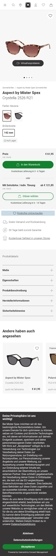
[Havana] (6, 116)
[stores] (20, 5)
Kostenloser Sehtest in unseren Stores (29, 238)
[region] (28, 368)
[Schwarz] (18, 116)
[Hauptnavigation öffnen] (4, 5)
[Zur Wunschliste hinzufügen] (50, 16)
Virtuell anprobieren (30, 63)
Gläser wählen (30, 196)
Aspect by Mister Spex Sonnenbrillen (32, 87)
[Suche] (13, 5)
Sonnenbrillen (8, 87)
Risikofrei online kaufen (30, 213)
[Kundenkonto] (35, 5)
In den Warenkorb (30, 164)
